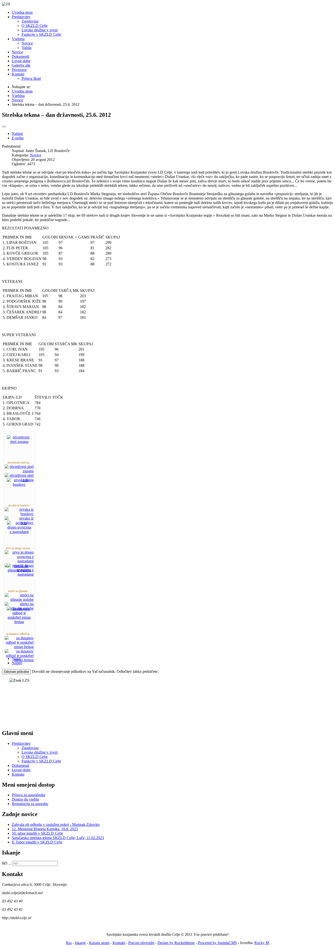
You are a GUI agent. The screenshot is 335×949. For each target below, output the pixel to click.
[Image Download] (19, 574)
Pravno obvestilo (141, 943)
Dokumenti (20, 765)
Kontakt (18, 774)
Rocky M (261, 943)
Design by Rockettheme (176, 943)
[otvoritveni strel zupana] (19, 441)
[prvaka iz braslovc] (19, 484)
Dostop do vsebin (25, 799)
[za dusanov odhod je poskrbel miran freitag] (19, 622)
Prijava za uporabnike (28, 795)
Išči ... (6, 863)
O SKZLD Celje (35, 757)
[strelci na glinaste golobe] (19, 570)
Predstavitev (21, 743)
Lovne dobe (21, 770)
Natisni (17, 133)
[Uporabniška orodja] (4, 126)
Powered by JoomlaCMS (217, 943)
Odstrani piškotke (16, 672)
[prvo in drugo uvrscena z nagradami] (19, 532)
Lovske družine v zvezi (40, 752)
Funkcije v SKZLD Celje (41, 761)
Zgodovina (30, 748)
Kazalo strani (99, 943)
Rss (69, 943)
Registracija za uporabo (30, 804)
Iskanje (80, 943)
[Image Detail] (19, 471)
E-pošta (18, 138)
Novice (35, 155)
